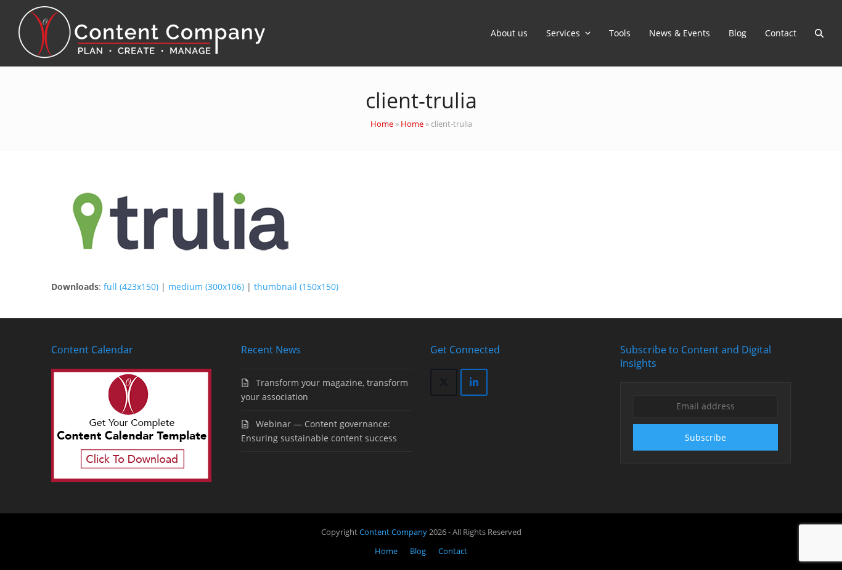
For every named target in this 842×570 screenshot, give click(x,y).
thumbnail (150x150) (296, 286)
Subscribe (705, 437)
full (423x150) (131, 286)
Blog (418, 550)
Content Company (394, 531)
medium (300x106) (206, 286)
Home (381, 123)
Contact (452, 550)
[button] (819, 33)
